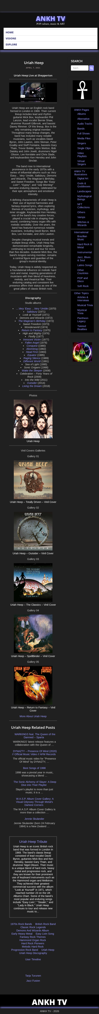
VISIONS (11, 38)
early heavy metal (21, 933)
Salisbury (32, 311)
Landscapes (84, 191)
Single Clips (84, 148)
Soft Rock (83, 286)
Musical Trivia (85, 305)
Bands (81, 128)
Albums (81, 113)
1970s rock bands (21, 924)
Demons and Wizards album (32, 930)
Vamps (81, 217)
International (81, 232)
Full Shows (83, 133)
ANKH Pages (81, 109)
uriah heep (47, 949)
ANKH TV (50, 18)
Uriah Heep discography (33, 953)
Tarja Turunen (33, 975)
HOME (10, 32)
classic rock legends (33, 927)
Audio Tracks (84, 123)
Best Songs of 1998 (34, 768)
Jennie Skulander (34, 818)
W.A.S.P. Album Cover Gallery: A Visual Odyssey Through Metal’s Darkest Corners (35, 801)
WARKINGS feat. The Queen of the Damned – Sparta (35, 736)
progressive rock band (24, 949)
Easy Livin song (45, 933)
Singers (81, 143)
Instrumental (84, 252)
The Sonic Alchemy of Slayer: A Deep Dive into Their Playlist (35, 783)
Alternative (83, 118)
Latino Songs (84, 265)
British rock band (45, 924)
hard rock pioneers (32, 943)
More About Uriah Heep (33, 716)
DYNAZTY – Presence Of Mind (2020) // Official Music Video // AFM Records (34, 753)
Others (81, 212)
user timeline (33, 959)
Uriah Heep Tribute (33, 842)
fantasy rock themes (33, 937)
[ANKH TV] (82, 98)
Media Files (83, 138)
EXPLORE (11, 44)
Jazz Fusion (33, 980)
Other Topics (81, 293)
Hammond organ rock (32, 940)
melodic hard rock (33, 946)
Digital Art (82, 178)
